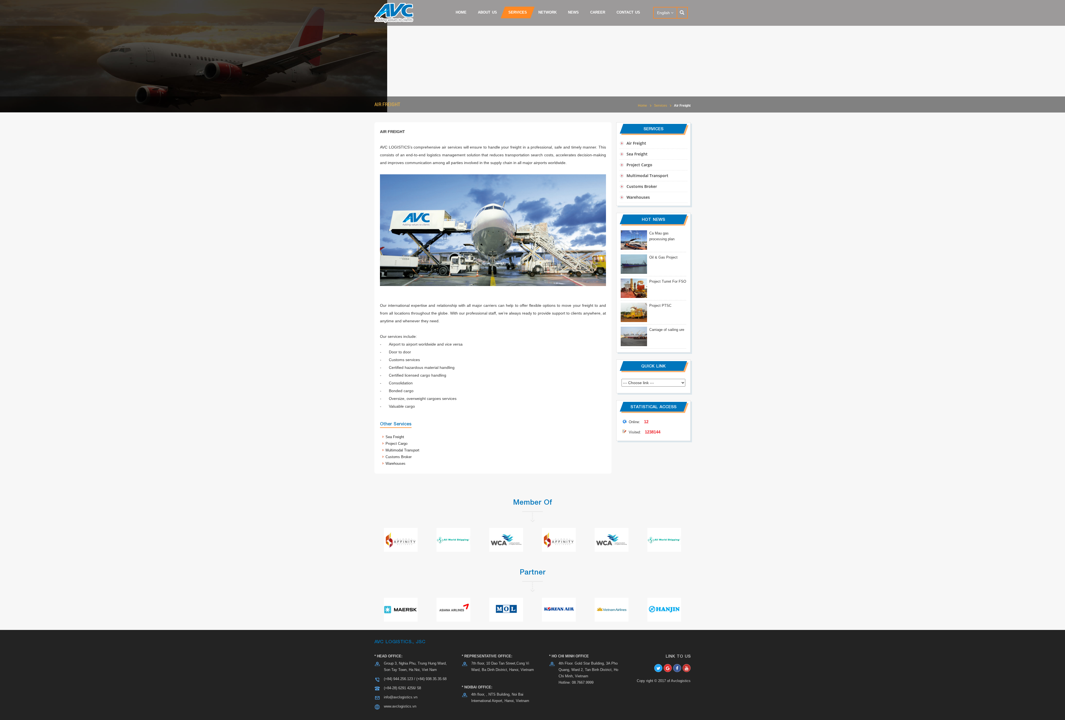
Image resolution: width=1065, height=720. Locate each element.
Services (660, 106)
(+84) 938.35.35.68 (431, 679)
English (664, 13)
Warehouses (395, 463)
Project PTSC (660, 305)
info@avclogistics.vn (400, 697)
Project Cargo (396, 443)
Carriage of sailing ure (666, 330)
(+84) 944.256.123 (398, 679)
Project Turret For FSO (667, 281)
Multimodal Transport (402, 450)
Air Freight (682, 106)
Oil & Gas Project (663, 257)
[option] (653, 290)
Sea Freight (395, 437)
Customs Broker (399, 457)
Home (642, 106)
